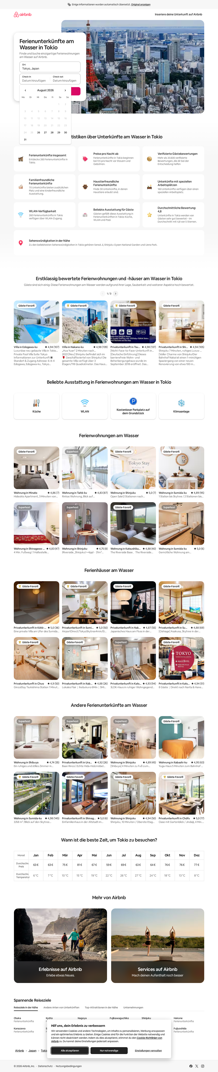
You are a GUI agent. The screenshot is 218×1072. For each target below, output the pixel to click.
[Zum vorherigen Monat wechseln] (25, 90)
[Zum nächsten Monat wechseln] (65, 90)
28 (52, 132)
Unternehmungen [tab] (133, 1007)
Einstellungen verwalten (148, 1050)
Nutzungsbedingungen (69, 1066)
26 (38, 132)
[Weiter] (115, 293)
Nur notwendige (109, 1050)
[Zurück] (102, 293)
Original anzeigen (140, 4)
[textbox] (34, 80)
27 (45, 132)
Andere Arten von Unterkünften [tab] (61, 1007)
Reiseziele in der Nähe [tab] (26, 1007)
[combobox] (50, 68)
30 (65, 132)
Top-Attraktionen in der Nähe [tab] (101, 1007)
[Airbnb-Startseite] (22, 14)
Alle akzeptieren (70, 1050)
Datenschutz (45, 1066)
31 (25, 139)
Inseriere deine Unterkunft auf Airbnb (178, 14)
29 (58, 132)
